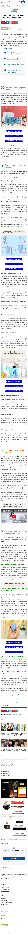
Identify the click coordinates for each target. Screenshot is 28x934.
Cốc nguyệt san (19, 231)
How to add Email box (6, 867)
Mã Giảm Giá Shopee (5, 769)
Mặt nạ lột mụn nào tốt (6, 900)
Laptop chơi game (5, 889)
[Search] (19, 2)
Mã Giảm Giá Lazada (5, 773)
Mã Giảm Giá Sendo (5, 775)
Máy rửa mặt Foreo (5, 891)
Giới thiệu (3, 915)
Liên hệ (2, 916)
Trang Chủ (3, 5)
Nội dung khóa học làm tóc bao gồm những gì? (7, 734)
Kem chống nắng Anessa (6, 902)
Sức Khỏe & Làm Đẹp (9, 5)
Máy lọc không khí (5, 892)
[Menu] (1, 2)
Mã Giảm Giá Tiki (5, 771)
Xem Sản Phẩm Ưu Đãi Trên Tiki (15, 131)
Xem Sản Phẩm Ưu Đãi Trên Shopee (15, 140)
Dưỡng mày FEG (4, 898)
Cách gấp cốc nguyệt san (16, 583)
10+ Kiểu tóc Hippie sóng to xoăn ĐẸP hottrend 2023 (7, 751)
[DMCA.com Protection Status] (4, 924)
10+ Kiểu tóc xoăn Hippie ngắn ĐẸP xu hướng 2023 (20, 750)
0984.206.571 (8, 878)
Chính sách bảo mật (5, 918)
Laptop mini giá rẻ (5, 887)
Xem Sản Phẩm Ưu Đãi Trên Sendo (14, 135)
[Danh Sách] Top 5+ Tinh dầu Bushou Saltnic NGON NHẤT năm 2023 (20, 734)
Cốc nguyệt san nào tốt (6, 904)
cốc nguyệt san (8, 714)
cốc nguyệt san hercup (17, 714)
